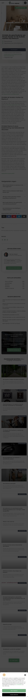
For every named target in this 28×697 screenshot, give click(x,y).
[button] (25, 675)
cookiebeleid (18, 684)
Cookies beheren (14, 694)
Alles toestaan (14, 690)
